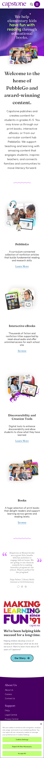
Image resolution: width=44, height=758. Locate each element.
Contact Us (10, 698)
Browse (22, 350)
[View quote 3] (26, 587)
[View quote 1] (18, 587)
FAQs (7, 710)
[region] (22, 739)
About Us (9, 690)
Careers (8, 694)
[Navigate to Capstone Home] (14, 5)
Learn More (22, 266)
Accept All (22, 753)
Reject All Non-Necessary (22, 746)
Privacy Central (11, 719)
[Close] (41, 724)
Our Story (20, 658)
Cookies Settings (22, 739)
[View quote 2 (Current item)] (22, 587)
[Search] (31, 4)
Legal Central (11, 715)
